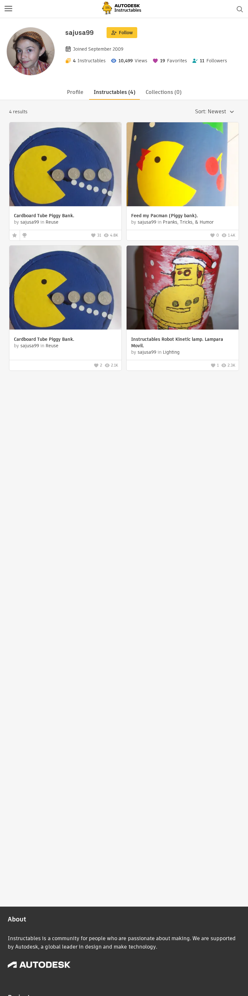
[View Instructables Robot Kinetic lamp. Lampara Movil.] (183, 288)
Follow (126, 32)
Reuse (52, 222)
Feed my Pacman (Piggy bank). (164, 215)
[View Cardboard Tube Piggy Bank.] (65, 165)
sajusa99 (29, 222)
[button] (8, 9)
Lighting (171, 352)
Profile (75, 92)
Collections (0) (163, 92)
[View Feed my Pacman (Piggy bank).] (183, 165)
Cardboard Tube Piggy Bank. (44, 215)
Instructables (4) (114, 92)
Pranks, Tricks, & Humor (188, 222)
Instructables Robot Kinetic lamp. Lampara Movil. (177, 342)
